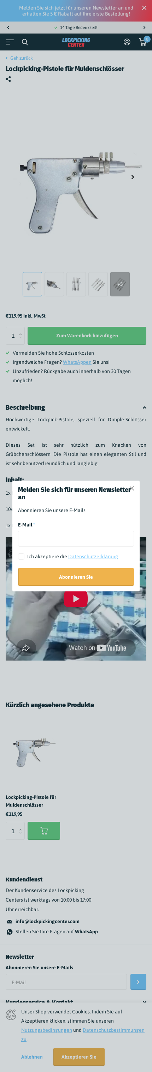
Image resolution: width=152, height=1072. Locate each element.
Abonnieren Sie (76, 577)
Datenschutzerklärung (93, 556)
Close (132, 488)
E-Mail (26, 525)
